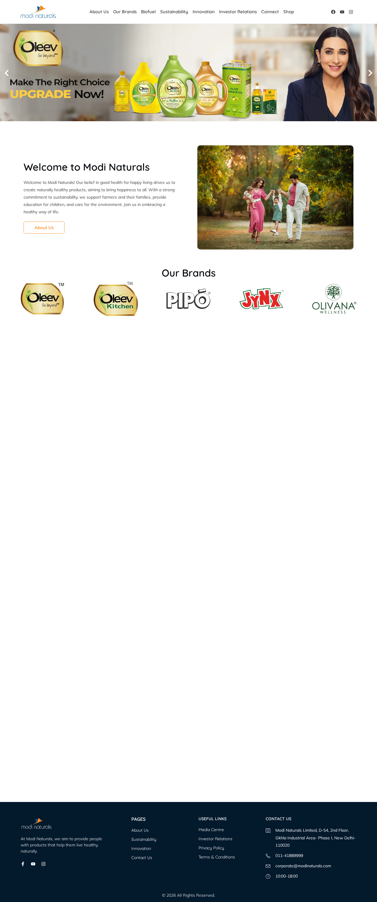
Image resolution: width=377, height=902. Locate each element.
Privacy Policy (211, 848)
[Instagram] (351, 12)
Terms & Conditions (217, 857)
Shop (288, 11)
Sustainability (174, 11)
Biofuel (148, 11)
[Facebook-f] (23, 864)
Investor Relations (238, 11)
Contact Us (141, 857)
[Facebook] (333, 12)
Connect (270, 11)
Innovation (204, 11)
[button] (6, 72)
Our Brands (125, 11)
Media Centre (211, 829)
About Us (99, 11)
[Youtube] (342, 12)
